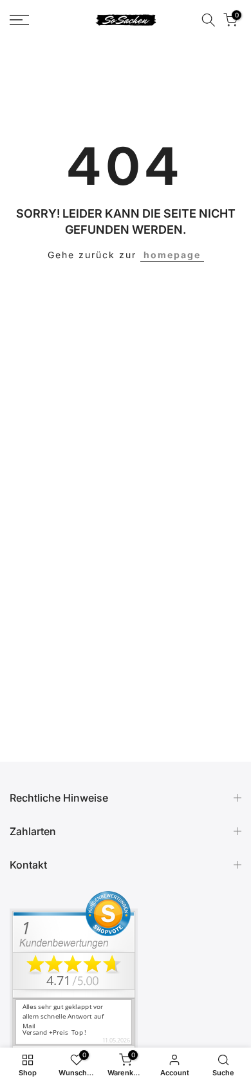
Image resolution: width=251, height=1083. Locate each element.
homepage (172, 254)
